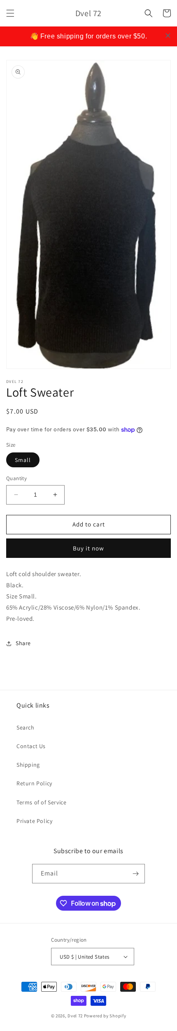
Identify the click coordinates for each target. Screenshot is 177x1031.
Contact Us (31, 746)
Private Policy (34, 821)
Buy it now (88, 548)
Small (23, 460)
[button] (10, 13)
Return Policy (34, 783)
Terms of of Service (41, 802)
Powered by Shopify (105, 1016)
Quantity (16, 478)
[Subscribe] (135, 873)
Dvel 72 (75, 1016)
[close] (168, 35)
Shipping (28, 764)
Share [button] (23, 643)
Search (25, 727)
